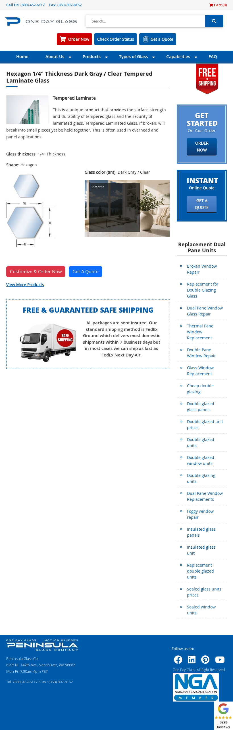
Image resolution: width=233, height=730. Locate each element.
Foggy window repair (200, 514)
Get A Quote (85, 271)
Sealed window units (201, 610)
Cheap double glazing (200, 388)
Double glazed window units (200, 460)
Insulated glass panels (201, 532)
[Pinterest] (205, 661)
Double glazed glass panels (200, 406)
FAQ (213, 57)
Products (92, 57)
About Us (54, 57)
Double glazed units (200, 442)
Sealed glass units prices (204, 592)
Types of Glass (133, 57)
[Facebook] (178, 661)
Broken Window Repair (202, 269)
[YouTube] (220, 661)
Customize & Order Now (36, 271)
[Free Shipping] (207, 78)
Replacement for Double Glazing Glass (203, 290)
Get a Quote (162, 39)
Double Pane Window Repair (201, 352)
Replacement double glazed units (200, 571)
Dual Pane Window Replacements (205, 496)
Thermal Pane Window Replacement (200, 332)
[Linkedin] (191, 661)
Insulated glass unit (201, 550)
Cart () (220, 4)
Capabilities (178, 57)
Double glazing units (201, 478)
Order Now (78, 39)
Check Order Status (115, 39)
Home (22, 57)
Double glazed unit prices (205, 424)
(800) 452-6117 (32, 4)
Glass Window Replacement (200, 370)
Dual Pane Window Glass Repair (205, 311)
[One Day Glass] (41, 21)
